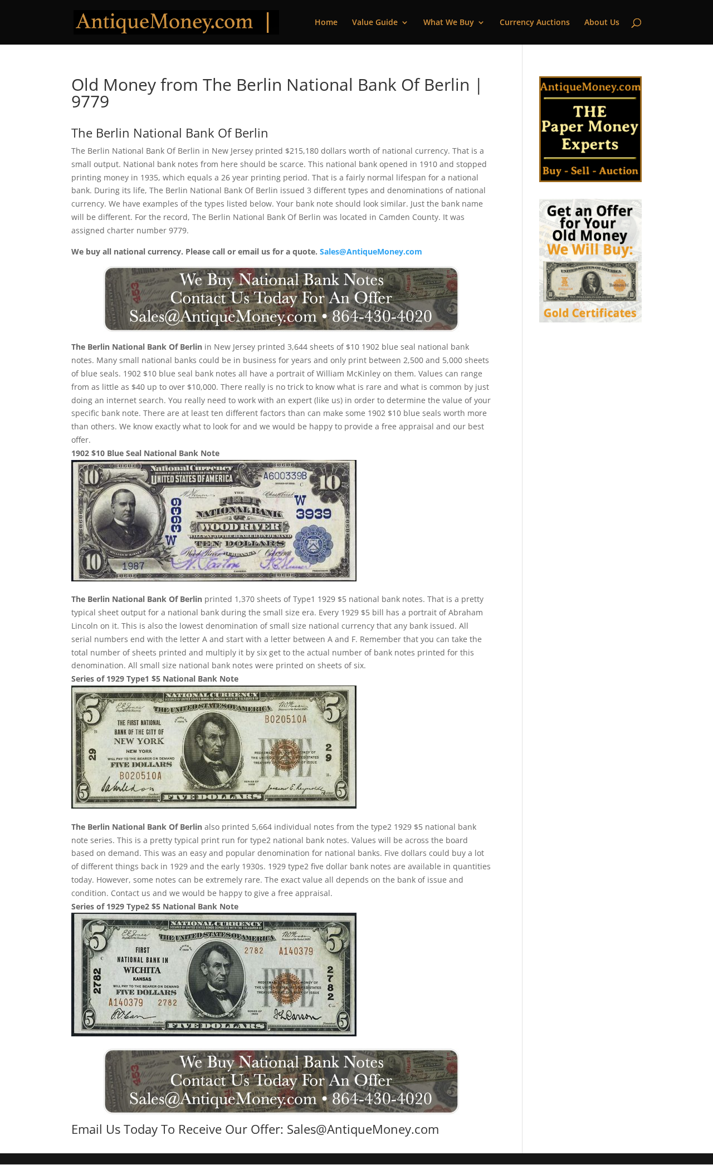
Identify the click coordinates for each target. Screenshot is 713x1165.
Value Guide (375, 22)
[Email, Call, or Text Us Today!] (281, 299)
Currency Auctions (535, 22)
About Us (601, 22)
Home (326, 22)
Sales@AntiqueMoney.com (371, 251)
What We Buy (448, 22)
